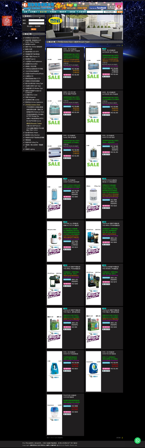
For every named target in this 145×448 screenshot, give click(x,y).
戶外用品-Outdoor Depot (32, 104)
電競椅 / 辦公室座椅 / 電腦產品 (34, 146)
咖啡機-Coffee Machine (32, 135)
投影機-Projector (30, 59)
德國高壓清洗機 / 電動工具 (34, 109)
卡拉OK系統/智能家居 (32, 71)
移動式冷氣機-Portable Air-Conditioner (33, 91)
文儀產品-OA (29, 76)
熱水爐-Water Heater (31, 132)
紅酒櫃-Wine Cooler (31, 95)
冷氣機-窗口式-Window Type (34, 88)
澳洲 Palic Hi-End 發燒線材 (33, 47)
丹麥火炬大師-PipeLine (33, 126)
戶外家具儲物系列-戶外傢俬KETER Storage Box (34, 115)
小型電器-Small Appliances (33, 61)
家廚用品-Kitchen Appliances (34, 102)
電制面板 (28, 140)
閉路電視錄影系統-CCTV (33, 78)
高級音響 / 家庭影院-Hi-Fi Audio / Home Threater (33, 41)
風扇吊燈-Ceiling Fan (31, 142)
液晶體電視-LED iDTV (32, 51)
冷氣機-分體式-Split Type (33, 86)
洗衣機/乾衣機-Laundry (32, 100)
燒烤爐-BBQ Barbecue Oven (35, 112)
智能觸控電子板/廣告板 (32, 54)
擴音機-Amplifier (30, 44)
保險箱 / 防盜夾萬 (30, 66)
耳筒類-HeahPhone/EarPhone (34, 73)
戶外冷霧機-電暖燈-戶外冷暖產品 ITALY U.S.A (35, 129)
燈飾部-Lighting (30, 149)
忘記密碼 (37, 26)
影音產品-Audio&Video (32, 38)
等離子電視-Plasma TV (32, 56)
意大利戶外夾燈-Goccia (33, 121)
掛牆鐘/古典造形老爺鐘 (32, 81)
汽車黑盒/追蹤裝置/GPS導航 (34, 69)
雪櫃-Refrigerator (30, 97)
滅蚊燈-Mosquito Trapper (34, 123)
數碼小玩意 (28, 49)
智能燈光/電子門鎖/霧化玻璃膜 (34, 137)
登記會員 (29, 26)
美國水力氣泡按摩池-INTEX (34, 118)
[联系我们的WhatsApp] (137, 440)
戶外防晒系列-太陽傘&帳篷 (34, 107)
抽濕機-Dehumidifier (31, 64)
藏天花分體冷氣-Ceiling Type (34, 83)
